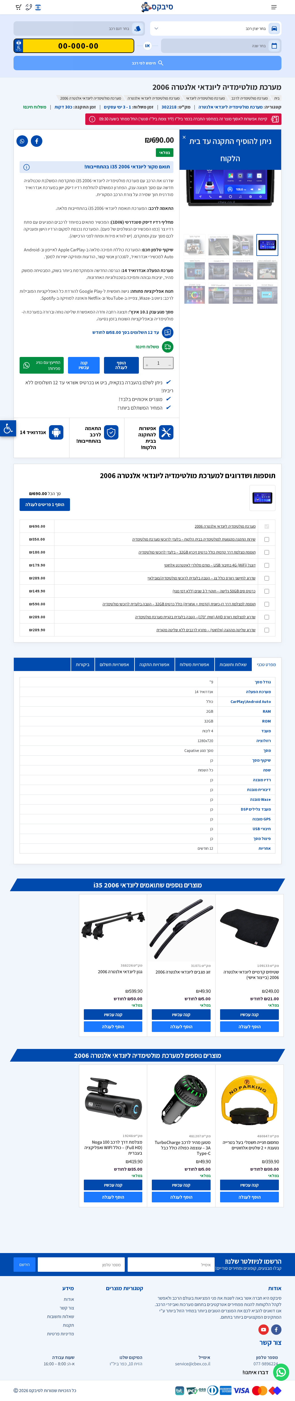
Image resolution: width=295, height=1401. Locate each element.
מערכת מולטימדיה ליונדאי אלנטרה (153, 98)
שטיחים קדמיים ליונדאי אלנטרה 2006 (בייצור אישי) (251, 974)
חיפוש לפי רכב (144, 63)
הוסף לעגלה (121, 365)
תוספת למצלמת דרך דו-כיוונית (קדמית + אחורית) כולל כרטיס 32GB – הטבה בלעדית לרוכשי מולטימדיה (179, 604)
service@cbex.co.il (192, 1364)
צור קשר (67, 1308)
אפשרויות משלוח (194, 664)
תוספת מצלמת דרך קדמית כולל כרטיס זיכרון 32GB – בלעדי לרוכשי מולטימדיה (197, 552)
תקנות (68, 1325)
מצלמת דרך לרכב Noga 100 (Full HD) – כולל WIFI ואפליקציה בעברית (113, 1147)
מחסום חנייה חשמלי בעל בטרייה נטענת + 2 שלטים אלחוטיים (251, 1145)
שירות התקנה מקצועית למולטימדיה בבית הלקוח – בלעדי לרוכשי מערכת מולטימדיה (194, 539)
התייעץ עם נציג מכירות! (48, 365)
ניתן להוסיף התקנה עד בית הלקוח (230, 150)
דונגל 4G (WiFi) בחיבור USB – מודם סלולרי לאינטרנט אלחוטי (210, 565)
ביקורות (82, 664)
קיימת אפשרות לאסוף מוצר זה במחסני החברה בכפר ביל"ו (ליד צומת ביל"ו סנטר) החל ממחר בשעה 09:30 (183, 118)
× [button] (184, 137)
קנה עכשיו (84, 365)
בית (276, 98)
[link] (36, 141)
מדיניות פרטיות (60, 1334)
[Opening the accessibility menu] (8, 428)
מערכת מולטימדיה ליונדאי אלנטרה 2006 (225, 526)
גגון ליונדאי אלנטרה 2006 (120, 972)
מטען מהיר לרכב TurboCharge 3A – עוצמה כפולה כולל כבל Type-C (183, 1148)
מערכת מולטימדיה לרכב (249, 98)
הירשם (24, 1264)
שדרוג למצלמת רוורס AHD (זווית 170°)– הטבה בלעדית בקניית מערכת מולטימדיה (195, 616)
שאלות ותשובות (233, 664)
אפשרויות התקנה (154, 664)
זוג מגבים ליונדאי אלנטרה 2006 (183, 972)
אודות (69, 1299)
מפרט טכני (266, 664)
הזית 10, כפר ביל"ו (126, 1364)
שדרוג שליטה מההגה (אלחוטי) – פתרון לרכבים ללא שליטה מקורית (206, 629)
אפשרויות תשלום (114, 664)
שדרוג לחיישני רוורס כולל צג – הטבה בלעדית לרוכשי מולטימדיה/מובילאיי (202, 578)
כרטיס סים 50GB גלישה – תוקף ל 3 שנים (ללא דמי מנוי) (214, 591)
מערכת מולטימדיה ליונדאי (205, 98)
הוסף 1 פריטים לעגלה (44, 504)
